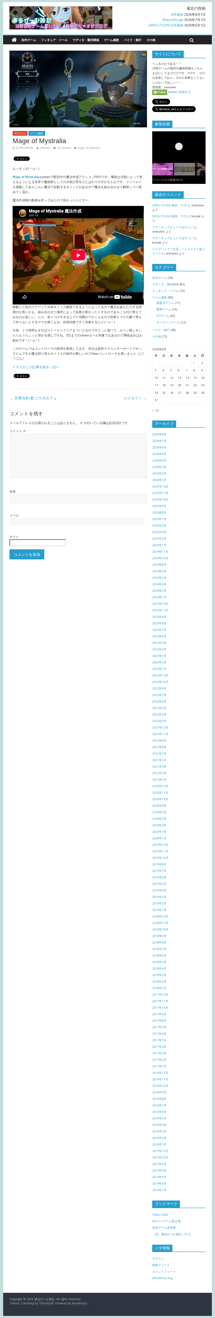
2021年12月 (160, 727)
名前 (12, 491)
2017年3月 (159, 1053)
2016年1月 (159, 1144)
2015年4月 (159, 1170)
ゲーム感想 (111, 40)
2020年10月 (160, 799)
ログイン (158, 1258)
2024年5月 (159, 578)
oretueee (44, 148)
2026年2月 (159, 473)
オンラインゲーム (168, 322)
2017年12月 (160, 994)
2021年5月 (159, 760)
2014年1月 (159, 1190)
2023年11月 (160, 610)
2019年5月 (159, 884)
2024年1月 (159, 597)
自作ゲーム (28, 40)
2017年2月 (159, 1060)
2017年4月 (159, 1047)
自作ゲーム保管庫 (164, 1228)
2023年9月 (159, 617)
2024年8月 (159, 565)
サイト (14, 537)
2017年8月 (159, 1021)
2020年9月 (159, 806)
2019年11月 (160, 851)
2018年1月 (159, 988)
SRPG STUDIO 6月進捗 (165, 25)
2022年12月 (160, 675)
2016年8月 (159, 1099)
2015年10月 (160, 1157)
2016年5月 (159, 1118)
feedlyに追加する (179, 92)
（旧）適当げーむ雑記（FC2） (172, 1234)
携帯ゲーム (163, 309)
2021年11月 (160, 734)
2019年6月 (159, 877)
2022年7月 (159, 695)
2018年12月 (160, 916)
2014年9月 (159, 1177)
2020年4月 (159, 825)
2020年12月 (160, 786)
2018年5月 (159, 962)
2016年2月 (159, 1138)
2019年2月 (159, 903)
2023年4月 (159, 649)
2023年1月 (159, 669)
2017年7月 (159, 1027)
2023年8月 (159, 623)
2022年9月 (159, 688)
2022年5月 (159, 708)
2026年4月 (159, 460)
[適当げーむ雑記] (14, 40)
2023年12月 (160, 604)
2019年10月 (160, 858)
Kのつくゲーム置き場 (166, 1221)
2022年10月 (160, 682)
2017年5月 (159, 1040)
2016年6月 (159, 1112)
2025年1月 (159, 545)
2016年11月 (160, 1079)
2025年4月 (159, 532)
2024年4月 (159, 584)
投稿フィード (161, 1265)
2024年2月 (159, 591)
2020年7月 (159, 812)
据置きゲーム (165, 303)
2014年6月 (159, 1183)
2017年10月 (160, 1008)
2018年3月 (159, 975)
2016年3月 (159, 1131)
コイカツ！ (135, 398)
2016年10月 (160, 1086)
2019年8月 (159, 864)
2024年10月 (160, 558)
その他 (151, 40)
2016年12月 (160, 1073)
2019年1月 (159, 910)
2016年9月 (159, 1092)
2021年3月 (159, 773)
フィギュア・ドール (54, 40)
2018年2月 (159, 981)
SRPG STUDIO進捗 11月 (169, 205)
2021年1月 (159, 780)
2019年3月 (159, 897)
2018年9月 (159, 936)
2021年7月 (159, 753)
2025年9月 (159, 506)
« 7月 (155, 411)
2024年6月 (159, 571)
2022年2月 (159, 721)
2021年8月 (159, 747)
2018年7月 (159, 949)
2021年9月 (159, 740)
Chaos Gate (160, 1215)
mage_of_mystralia (89, 148)
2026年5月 (159, 454)
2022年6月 (159, 701)
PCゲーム (20, 133)
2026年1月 (159, 480)
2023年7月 (159, 630)
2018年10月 (160, 929)
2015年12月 (160, 1151)
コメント (17, 431)
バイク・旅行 (133, 40)
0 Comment (64, 148)
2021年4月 (159, 766)
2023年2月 (159, 662)
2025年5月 (159, 525)
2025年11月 (160, 493)
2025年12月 (160, 486)
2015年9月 (159, 1164)
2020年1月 (159, 838)
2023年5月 (159, 643)
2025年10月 (160, 499)
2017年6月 (159, 1034)
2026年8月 (159, 434)
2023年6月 (159, 636)
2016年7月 (159, 1105)
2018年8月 (159, 942)
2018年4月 (159, 968)
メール (14, 515)
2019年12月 (160, 845)
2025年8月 (159, 512)
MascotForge (173, 19)
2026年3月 (159, 467)
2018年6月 (159, 955)
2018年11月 (160, 923)
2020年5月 (159, 819)
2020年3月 (159, 832)
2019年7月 (159, 871)
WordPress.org (162, 1278)
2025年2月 (159, 538)
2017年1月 (159, 1066)
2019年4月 (159, 890)
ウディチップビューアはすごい (172, 227)
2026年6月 (159, 447)
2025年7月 (159, 519)
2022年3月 (159, 714)
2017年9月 (159, 1014)
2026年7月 (159, 441)
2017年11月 (160, 1001)
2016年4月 (159, 1125)
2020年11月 (160, 793)
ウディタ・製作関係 (86, 40)
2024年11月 (160, 552)
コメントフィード (164, 1271)
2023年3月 (159, 656)
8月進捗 (177, 14)
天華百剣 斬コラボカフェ (33, 398)
